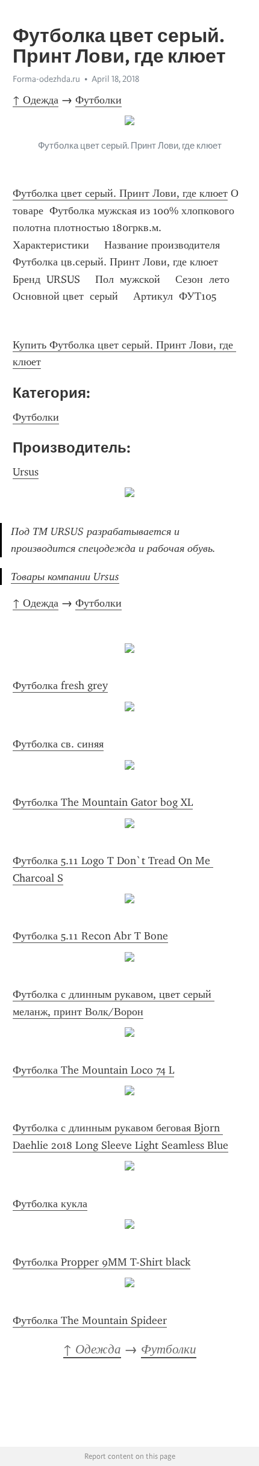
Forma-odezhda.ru (46, 78)
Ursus (26, 471)
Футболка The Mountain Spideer (90, 1320)
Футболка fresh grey (60, 685)
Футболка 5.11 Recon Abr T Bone (90, 935)
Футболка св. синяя (58, 743)
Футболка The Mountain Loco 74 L (93, 1070)
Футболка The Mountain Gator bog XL (103, 802)
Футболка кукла (50, 1203)
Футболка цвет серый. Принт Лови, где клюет (120, 193)
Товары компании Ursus (65, 576)
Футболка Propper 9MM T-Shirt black (101, 1262)
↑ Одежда (35, 100)
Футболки (98, 100)
